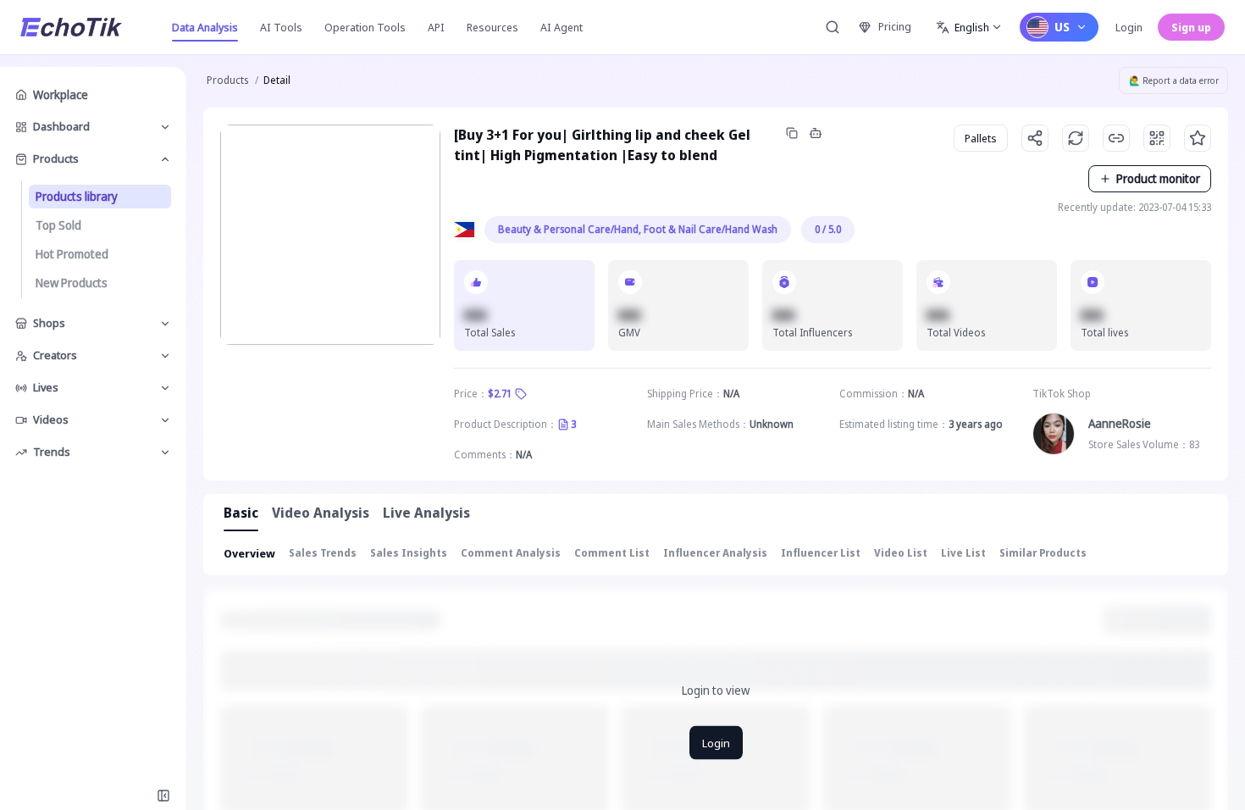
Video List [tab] (900, 553)
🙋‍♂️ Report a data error (1174, 80)
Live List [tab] (963, 553)
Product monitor (1158, 178)
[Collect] (1197, 138)
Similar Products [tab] (1043, 553)
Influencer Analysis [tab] (715, 553)
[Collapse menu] (163, 795)
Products (227, 80)
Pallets (981, 138)
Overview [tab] (249, 553)
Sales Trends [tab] (323, 553)
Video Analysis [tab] (320, 512)
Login (1129, 27)
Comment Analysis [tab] (511, 553)
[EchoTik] (71, 27)
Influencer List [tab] (820, 553)
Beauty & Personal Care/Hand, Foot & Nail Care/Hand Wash (637, 229)
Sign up (1191, 27)
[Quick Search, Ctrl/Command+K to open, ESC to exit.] (832, 27)
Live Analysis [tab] (426, 512)
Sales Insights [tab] (408, 553)
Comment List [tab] (612, 553)
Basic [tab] (241, 512)
